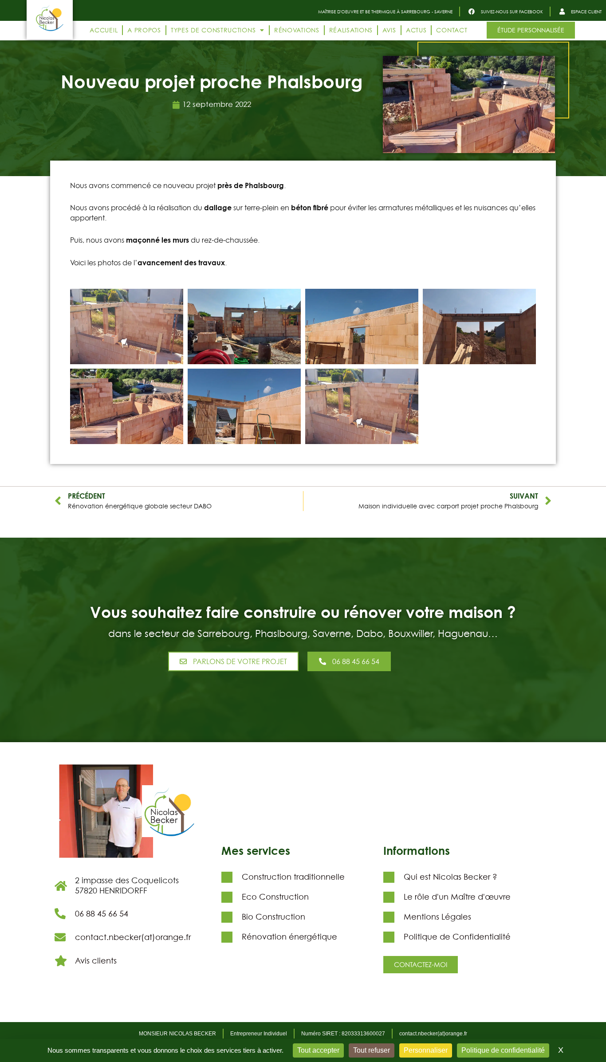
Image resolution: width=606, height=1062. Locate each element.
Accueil (104, 30)
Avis (389, 30)
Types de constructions (213, 30)
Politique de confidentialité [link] (503, 1050)
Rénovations (296, 30)
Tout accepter (318, 1050)
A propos (144, 30)
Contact (451, 30)
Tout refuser (371, 1050)
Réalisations (351, 30)
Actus (416, 30)
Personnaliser (426, 1050)
